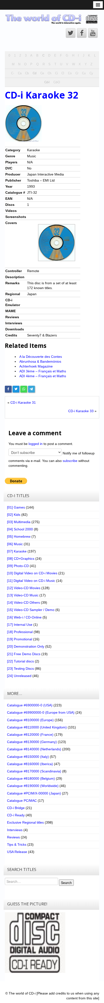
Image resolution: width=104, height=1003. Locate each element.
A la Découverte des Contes (40, 357)
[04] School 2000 (20, 529)
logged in (36, 444)
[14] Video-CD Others (23, 602)
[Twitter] (16, 389)
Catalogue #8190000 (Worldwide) (33, 786)
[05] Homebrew (18, 536)
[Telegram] (31, 389)
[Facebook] (8, 389)
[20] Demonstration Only (25, 646)
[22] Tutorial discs (20, 661)
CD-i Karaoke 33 (81, 411)
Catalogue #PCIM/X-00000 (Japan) (34, 793)
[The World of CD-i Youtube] (93, 33)
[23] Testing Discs (20, 668)
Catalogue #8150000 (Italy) (28, 757)
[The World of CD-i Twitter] (70, 33)
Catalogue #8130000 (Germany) (32, 742)
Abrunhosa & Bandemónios (40, 361)
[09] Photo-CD (18, 566)
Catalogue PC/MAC (22, 800)
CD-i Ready (16, 815)
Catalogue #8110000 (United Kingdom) (37, 727)
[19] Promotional (19, 639)
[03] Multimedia (18, 522)
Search (66, 882)
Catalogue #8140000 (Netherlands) (34, 749)
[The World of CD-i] (52, 19)
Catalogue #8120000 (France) (30, 734)
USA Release (17, 852)
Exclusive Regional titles (25, 822)
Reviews (13, 837)
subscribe (70, 461)
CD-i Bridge (16, 808)
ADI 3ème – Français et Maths (42, 371)
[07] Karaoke (17, 551)
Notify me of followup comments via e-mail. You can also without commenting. (51, 459)
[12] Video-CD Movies (23, 588)
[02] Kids (13, 515)
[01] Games (16, 507)
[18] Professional (20, 632)
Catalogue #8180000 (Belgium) (31, 778)
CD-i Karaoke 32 (41, 95)
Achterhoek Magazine (36, 366)
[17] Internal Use (19, 625)
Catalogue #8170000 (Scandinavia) (34, 771)
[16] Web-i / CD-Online (24, 617)
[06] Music (15, 544)
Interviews (14, 830)
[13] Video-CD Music (22, 595)
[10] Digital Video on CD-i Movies (32, 573)
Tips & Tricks (16, 844)
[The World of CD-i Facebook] (82, 33)
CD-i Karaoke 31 (23, 402)
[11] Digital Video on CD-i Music (31, 581)
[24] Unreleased (19, 676)
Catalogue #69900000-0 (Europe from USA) (40, 712)
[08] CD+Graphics (20, 558)
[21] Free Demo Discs (23, 654)
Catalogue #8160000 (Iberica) (30, 764)
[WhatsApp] (23, 389)
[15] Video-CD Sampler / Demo (30, 610)
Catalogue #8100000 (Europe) (30, 720)
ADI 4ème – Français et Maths (42, 376)
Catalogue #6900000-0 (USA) (29, 705)
